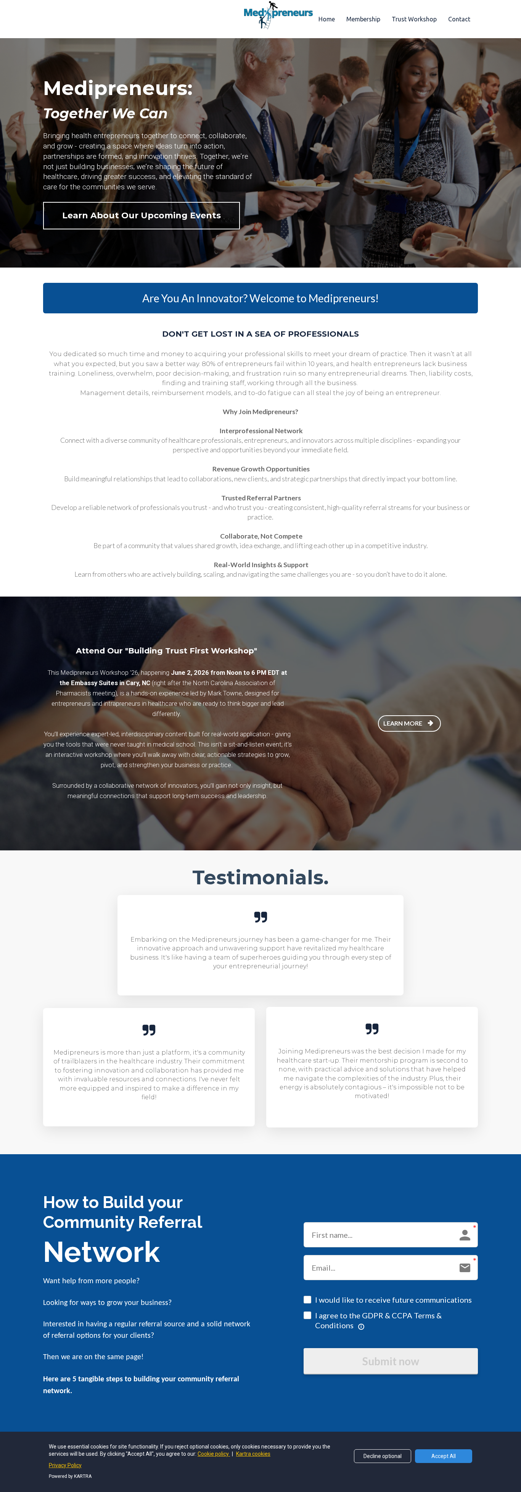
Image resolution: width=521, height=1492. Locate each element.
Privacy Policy (65, 1465)
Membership (363, 19)
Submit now (390, 1361)
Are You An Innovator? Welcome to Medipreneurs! (260, 298)
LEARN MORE (402, 723)
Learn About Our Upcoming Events (141, 215)
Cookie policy (214, 1454)
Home (326, 19)
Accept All (443, 1456)
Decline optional (382, 1456)
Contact (459, 19)
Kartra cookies (253, 1454)
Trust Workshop (414, 19)
